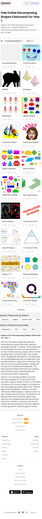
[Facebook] (23, 512)
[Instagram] (26, 512)
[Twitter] (19, 512)
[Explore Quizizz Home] (6, 3)
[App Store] (15, 492)
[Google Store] (27, 492)
